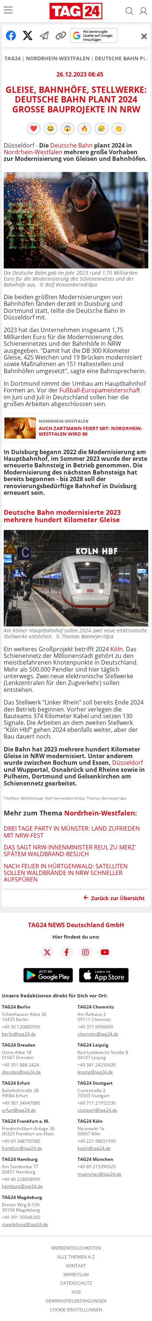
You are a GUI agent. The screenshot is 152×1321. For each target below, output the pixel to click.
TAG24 (12, 58)
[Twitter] (47, 952)
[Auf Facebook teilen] (11, 35)
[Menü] (8, 11)
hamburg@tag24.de (22, 1186)
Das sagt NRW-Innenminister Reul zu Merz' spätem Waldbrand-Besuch (70, 850)
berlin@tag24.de (19, 1034)
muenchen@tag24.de (99, 1174)
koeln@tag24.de (94, 1148)
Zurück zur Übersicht (118, 898)
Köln (116, 649)
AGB (76, 1292)
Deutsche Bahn (71, 145)
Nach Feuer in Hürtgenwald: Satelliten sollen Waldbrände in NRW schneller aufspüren (66, 873)
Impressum (76, 1274)
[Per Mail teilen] (44, 35)
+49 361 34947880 (21, 1103)
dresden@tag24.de (21, 1072)
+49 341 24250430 (96, 1065)
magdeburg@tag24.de (25, 1224)
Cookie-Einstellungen (76, 1309)
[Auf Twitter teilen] (27, 35)
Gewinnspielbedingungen (76, 1301)
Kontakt (76, 1265)
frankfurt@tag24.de (22, 1148)
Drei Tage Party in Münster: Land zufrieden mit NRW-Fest (72, 831)
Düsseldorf (127, 763)
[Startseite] (76, 11)
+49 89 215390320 (96, 1166)
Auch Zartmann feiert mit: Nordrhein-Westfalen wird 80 (90, 431)
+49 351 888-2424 (20, 1065)
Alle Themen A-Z (76, 1257)
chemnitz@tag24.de (97, 1034)
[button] (143, 11)
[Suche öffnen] (129, 11)
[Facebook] (66, 952)
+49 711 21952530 (96, 1103)
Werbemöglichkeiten (76, 1248)
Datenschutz (76, 1283)
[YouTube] (104, 952)
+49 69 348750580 (21, 1141)
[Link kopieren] (60, 35)
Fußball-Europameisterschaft (99, 390)
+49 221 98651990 (96, 1141)
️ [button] (33, 128)
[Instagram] (85, 952)
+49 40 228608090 (21, 1179)
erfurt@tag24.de (19, 1110)
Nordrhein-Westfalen (58, 58)
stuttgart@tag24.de (97, 1110)
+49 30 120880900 (21, 1027)
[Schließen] (144, 36)
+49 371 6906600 (95, 1027)
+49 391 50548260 (21, 1217)
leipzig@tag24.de (95, 1072)
